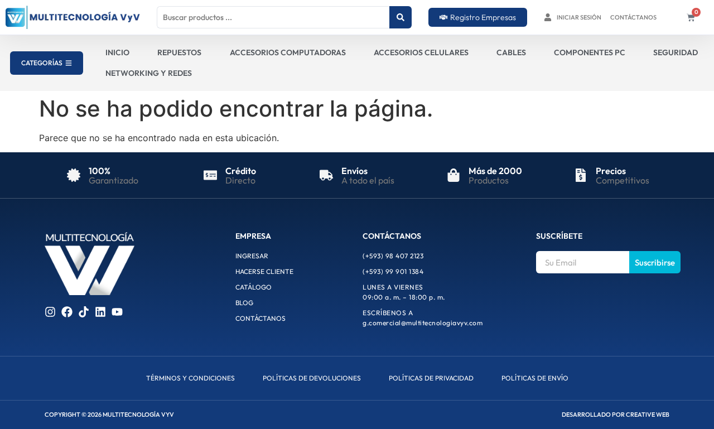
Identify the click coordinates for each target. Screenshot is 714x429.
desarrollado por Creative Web (615, 414)
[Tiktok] (83, 311)
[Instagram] (50, 311)
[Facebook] (67, 311)
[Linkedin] (100, 311)
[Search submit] (400, 17)
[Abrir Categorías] (68, 63)
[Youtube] (117, 311)
